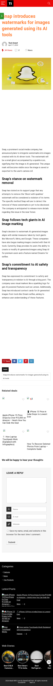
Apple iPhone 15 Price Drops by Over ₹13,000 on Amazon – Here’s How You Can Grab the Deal (14, 419)
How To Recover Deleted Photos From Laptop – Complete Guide (38, 446)
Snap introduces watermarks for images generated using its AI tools (25, 376)
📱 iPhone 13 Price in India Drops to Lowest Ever (37, 414)
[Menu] (3, 3)
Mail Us (32, 682)
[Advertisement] (26, 119)
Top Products (8, 580)
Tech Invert (13, 43)
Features (6, 572)
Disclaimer (21, 682)
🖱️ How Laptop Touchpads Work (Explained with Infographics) (10, 441)
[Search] (49, 3)
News (30, 50)
